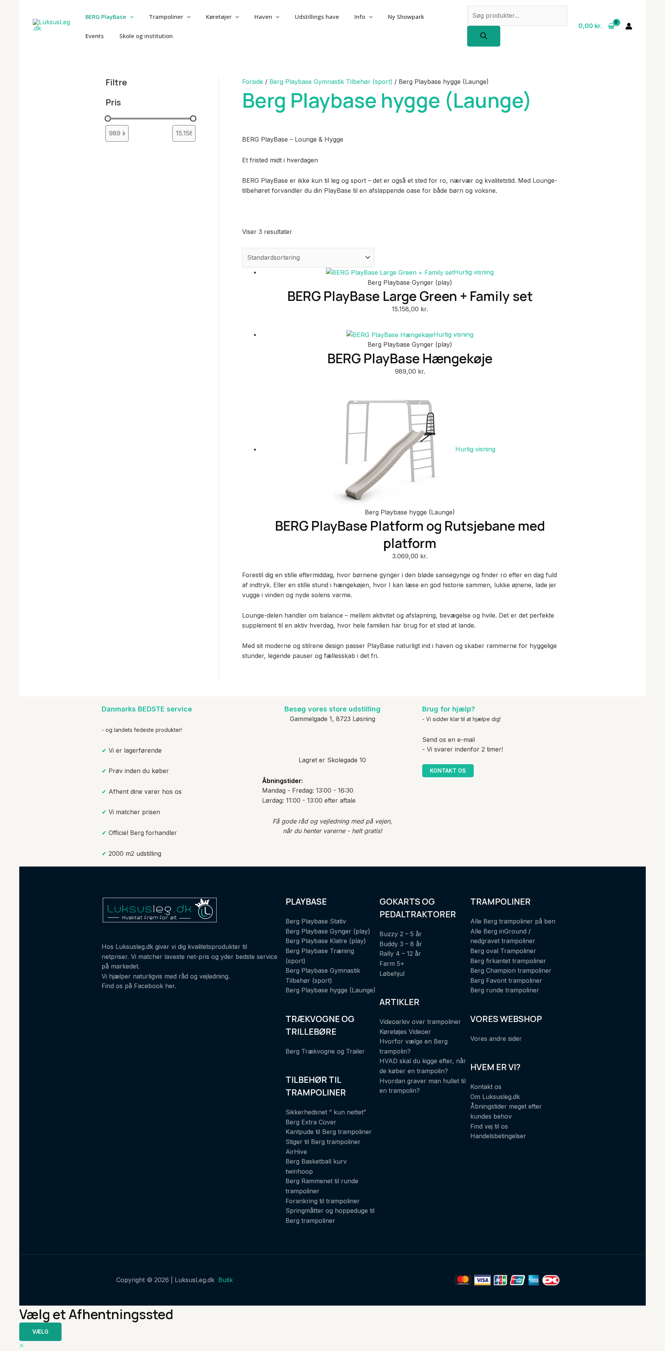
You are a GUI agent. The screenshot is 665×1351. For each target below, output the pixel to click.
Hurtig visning (474, 272)
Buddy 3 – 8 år (400, 944)
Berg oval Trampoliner (503, 951)
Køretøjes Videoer (405, 1031)
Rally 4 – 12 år (400, 953)
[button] (21, 1345)
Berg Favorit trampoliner (506, 980)
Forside (252, 81)
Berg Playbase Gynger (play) (328, 931)
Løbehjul (391, 973)
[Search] (483, 36)
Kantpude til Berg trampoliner (329, 1132)
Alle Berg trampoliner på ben (512, 921)
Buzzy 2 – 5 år (400, 934)
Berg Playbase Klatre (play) (326, 941)
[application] (130, 16)
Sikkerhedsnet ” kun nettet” (326, 1112)
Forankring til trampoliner (323, 1201)
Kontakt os (448, 770)
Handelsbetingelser (498, 1136)
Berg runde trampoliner (504, 990)
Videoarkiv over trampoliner (420, 1021)
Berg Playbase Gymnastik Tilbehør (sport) (331, 81)
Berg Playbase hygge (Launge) (331, 990)
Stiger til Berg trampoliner (323, 1142)
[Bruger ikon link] (628, 26)
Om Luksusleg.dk (495, 1097)
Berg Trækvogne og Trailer (325, 1051)
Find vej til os (489, 1126)
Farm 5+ (391, 963)
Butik (225, 1280)
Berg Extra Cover (311, 1122)
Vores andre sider (496, 1038)
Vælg (40, 1331)
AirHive (296, 1152)
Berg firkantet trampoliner (508, 961)
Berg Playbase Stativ (316, 921)
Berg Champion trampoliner (510, 970)
